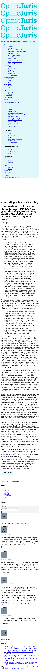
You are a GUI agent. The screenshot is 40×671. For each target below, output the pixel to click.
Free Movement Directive (19, 523)
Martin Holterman (6, 520)
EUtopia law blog (10, 459)
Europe (3, 481)
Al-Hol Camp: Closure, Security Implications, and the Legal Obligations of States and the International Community (20, 651)
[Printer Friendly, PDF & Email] (7, 474)
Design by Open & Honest (18, 667)
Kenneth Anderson (6, 559)
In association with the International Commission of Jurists (18, 42)
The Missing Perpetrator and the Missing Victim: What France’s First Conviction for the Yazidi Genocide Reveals (21, 647)
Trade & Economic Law (13, 481)
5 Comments (10, 223)
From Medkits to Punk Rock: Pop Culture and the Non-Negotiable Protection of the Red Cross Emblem (20, 663)
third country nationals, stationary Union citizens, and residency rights (20, 460)
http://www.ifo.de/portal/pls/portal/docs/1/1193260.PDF (17, 604)
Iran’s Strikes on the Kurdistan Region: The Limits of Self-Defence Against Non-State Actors (21, 656)
